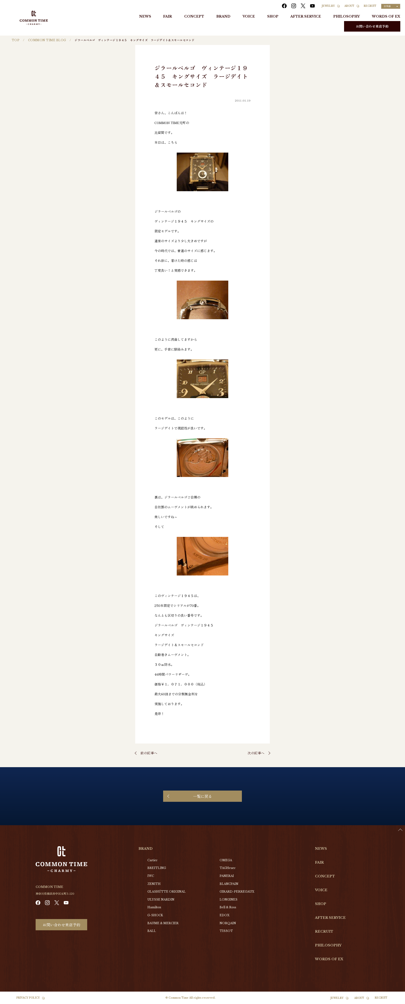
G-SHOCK (155, 915)
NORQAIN (228, 923)
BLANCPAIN (229, 884)
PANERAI (227, 876)
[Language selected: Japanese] (393, 999)
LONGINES (228, 899)
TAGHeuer (228, 868)
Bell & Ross (228, 907)
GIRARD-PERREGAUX (237, 891)
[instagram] (293, 6)
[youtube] (312, 6)
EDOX (224, 915)
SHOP (272, 16)
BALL (151, 931)
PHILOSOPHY (346, 16)
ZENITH (154, 884)
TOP (15, 40)
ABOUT (349, 5)
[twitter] (303, 6)
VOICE (249, 16)
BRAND (223, 16)
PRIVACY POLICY (28, 997)
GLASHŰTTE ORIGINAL (166, 891)
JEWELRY (328, 5)
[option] (393, 1000)
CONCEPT (194, 16)
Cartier (152, 860)
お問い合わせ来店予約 (372, 26)
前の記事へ (149, 753)
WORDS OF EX (386, 16)
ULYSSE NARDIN (160, 899)
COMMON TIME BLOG (47, 40)
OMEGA (226, 860)
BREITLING (156, 868)
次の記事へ (256, 753)
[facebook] (284, 6)
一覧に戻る (202, 796)
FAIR (167, 16)
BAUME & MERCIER (163, 923)
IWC (150, 876)
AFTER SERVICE (305, 16)
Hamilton (154, 907)
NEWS (145, 16)
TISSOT (226, 931)
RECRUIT (370, 5)
